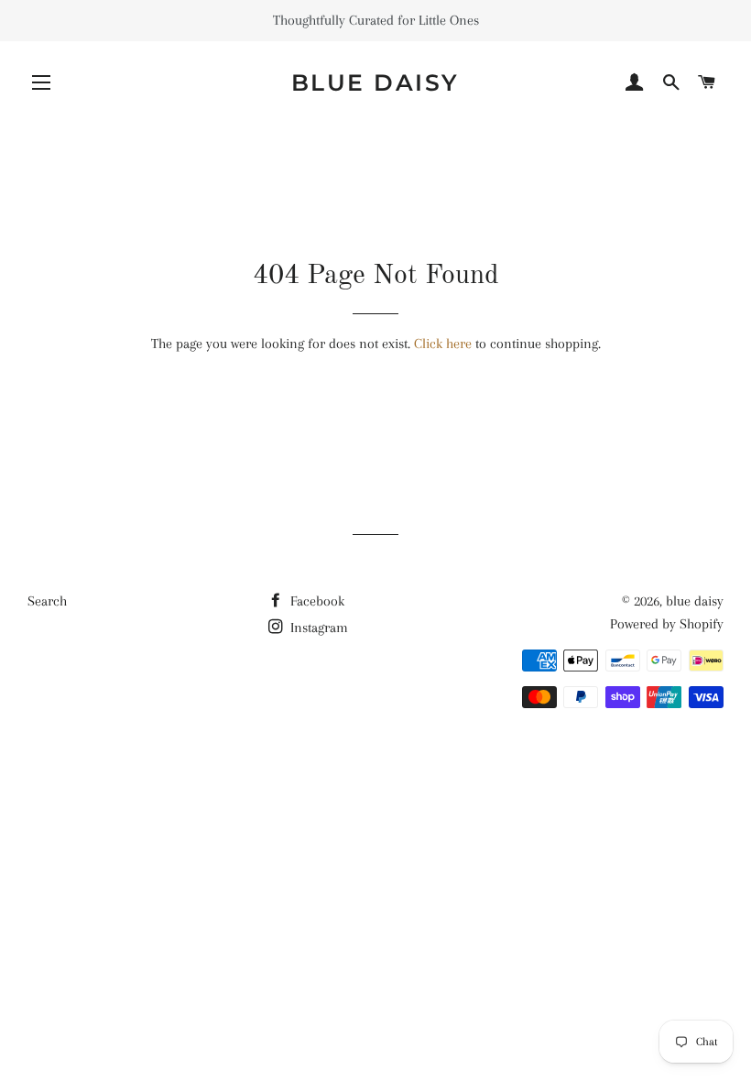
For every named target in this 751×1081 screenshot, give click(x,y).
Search (47, 601)
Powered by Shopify (667, 624)
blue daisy (375, 82)
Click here (443, 343)
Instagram (317, 627)
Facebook (315, 601)
